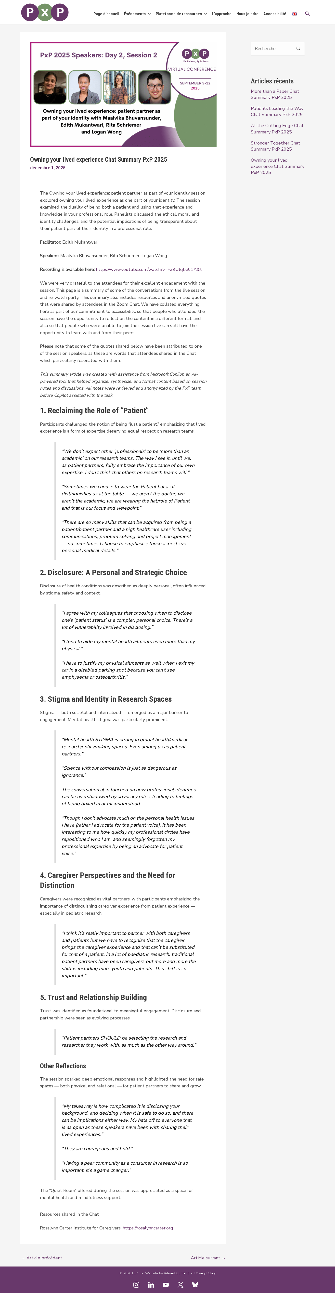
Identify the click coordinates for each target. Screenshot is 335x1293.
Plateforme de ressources (179, 13)
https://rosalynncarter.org (148, 1228)
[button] (307, 14)
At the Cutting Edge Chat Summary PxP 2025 (277, 129)
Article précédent (41, 1258)
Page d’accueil (106, 13)
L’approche (222, 13)
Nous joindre (247, 13)
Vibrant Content (176, 1273)
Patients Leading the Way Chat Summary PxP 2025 (277, 112)
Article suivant (208, 1258)
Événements (135, 13)
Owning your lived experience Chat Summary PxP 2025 (277, 166)
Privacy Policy (205, 1273)
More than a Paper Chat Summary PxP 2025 (275, 94)
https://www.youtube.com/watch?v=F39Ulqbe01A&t (149, 269)
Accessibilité (274, 13)
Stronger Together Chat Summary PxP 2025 (275, 146)
